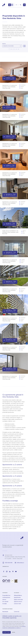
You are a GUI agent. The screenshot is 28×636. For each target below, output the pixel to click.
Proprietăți (4, 592)
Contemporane (6, 597)
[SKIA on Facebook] (3, 571)
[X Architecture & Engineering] (12, 581)
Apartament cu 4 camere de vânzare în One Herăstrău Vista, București (9, 203)
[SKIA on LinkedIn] (10, 571)
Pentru (4, 43)
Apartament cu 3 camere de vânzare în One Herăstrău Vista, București (9, 290)
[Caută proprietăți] (20, 5)
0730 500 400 (8, 562)
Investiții (4, 603)
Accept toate (6, 632)
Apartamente (17, 597)
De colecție (5, 601)
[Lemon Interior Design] (16, 581)
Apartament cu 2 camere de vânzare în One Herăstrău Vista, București (9, 261)
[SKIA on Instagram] (7, 571)
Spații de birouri (18, 601)
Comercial (16, 611)
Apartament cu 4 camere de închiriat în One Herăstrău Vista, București (9, 145)
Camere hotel (17, 603)
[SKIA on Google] (13, 571)
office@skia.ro (20, 562)
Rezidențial (5, 611)
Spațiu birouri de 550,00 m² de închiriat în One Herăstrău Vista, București (10, 232)
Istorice (4, 599)
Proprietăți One (6, 595)
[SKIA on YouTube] (16, 571)
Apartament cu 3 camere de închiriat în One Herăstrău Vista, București (9, 87)
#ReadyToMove (18, 595)
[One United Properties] (6, 581)
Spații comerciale (18, 599)
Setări (13, 632)
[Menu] (24, 5)
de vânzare (16, 592)
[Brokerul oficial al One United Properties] (3, 4)
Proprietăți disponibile (7, 608)
